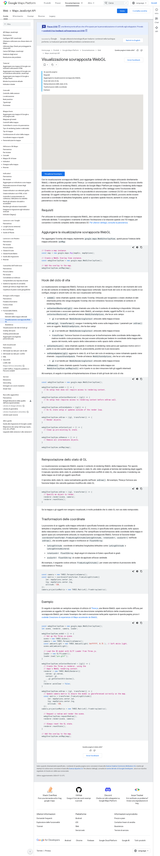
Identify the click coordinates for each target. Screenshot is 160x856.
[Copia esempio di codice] (141, 247)
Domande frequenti (44, 818)
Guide (5, 16)
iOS (77, 822)
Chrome (79, 840)
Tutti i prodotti (140, 840)
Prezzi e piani (119, 818)
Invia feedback (133, 60)
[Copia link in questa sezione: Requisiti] (55, 210)
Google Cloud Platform (108, 840)
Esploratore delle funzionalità (48, 822)
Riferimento (18, 16)
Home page (46, 50)
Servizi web (80, 830)
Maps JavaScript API (24, 10)
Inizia (122, 11)
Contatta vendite (140, 11)
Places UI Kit (52, 27)
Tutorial (40, 826)
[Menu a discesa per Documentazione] (83, 3)
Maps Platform (27, 3)
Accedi (154, 3)
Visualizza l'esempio (53, 174)
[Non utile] (141, 50)
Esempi (31, 16)
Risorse (41, 16)
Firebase (90, 840)
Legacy (52, 16)
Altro (90, 3)
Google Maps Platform (70, 50)
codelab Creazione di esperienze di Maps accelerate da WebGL (69, 617)
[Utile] (138, 50)
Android (79, 818)
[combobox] (116, 3)
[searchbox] (17, 24)
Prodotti (47, 3)
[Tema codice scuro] (137, 247)
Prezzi (58, 3)
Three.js (94, 608)
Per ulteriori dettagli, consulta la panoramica (109, 222)
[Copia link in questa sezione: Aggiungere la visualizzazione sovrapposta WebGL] (112, 232)
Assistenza (118, 826)
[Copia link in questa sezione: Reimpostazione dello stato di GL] (89, 459)
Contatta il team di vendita (124, 822)
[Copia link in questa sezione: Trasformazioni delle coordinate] (87, 519)
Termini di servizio (121, 830)
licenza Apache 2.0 (76, 768)
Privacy (48, 851)
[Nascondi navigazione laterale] (30, 851)
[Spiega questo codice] (133, 247)
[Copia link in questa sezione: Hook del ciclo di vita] (72, 280)
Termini (40, 851)
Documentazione (72, 3)
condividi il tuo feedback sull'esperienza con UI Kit (64, 31)
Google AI (126, 840)
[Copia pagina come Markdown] (52, 65)
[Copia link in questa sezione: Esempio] (55, 602)
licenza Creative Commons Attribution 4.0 (121, 766)
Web (5, 10)
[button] (16, 140)
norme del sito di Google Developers (119, 768)
